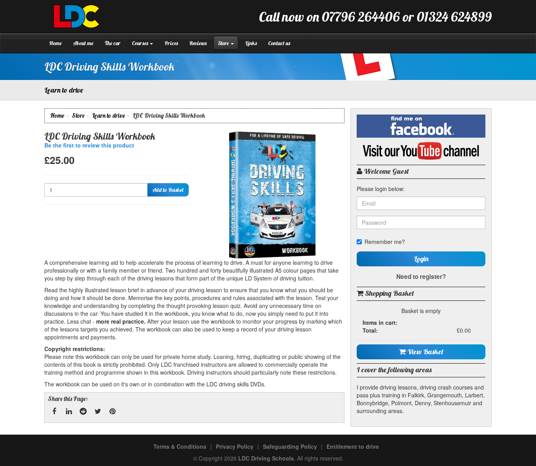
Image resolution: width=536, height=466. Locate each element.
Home (55, 43)
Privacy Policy (234, 446)
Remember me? (385, 242)
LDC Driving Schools (266, 458)
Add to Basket (168, 189)
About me (83, 43)
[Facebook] (54, 411)
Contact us (279, 43)
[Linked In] (68, 411)
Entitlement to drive (352, 446)
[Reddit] (83, 411)
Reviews (197, 43)
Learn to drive (108, 115)
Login (421, 258)
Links (251, 43)
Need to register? (421, 276)
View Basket (424, 351)
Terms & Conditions (179, 446)
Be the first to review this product (89, 145)
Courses (140, 43)
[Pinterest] (112, 411)
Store (224, 43)
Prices (171, 43)
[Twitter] (97, 411)
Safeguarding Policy (290, 446)
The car (112, 43)
